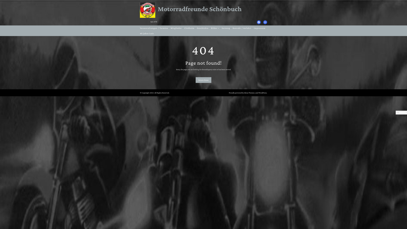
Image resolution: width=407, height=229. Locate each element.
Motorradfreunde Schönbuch (200, 9)
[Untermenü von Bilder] (218, 28)
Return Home (203, 80)
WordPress (263, 93)
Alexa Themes (249, 93)
